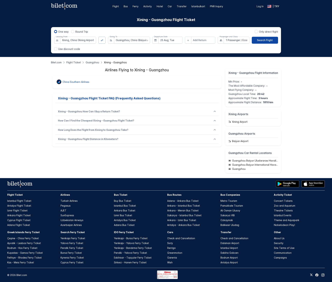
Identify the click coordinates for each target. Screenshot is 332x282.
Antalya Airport (229, 262)
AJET (63, 210)
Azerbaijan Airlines (71, 224)
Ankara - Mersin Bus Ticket (183, 210)
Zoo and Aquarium (284, 205)
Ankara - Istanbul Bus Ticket (183, 205)
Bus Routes (174, 194)
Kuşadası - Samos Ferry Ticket (25, 252)
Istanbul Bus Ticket (125, 205)
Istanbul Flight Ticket (19, 200)
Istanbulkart (198, 6)
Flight (116, 6)
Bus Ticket (120, 194)
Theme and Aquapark (286, 220)
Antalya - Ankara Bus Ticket (183, 224)
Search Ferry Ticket (73, 232)
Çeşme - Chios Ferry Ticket (23, 238)
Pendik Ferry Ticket (72, 247)
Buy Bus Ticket (122, 200)
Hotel (160, 6)
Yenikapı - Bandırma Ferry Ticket (133, 247)
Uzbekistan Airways (72, 220)
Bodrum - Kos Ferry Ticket (22, 247)
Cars (170, 232)
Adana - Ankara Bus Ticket (183, 200)
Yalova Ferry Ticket (72, 243)
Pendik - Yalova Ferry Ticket (130, 252)
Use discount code (69, 48)
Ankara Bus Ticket (124, 210)
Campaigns (280, 257)
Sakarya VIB (227, 215)
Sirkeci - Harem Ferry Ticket (130, 262)
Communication (283, 252)
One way (63, 31)
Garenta (172, 257)
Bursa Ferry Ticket (71, 252)
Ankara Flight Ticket (19, 215)
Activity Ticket (283, 194)
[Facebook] (317, 275)
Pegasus (66, 205)
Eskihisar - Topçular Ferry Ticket (132, 257)
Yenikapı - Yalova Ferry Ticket (131, 243)
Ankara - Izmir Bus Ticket (181, 220)
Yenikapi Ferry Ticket (73, 238)
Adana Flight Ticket (18, 224)
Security (278, 243)
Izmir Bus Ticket (123, 215)
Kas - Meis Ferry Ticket (20, 262)
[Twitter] (311, 275)
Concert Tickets (283, 200)
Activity (147, 6)
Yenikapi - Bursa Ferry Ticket (130, 238)
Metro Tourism (228, 200)
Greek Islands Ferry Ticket (23, 232)
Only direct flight (268, 31)
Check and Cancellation (181, 238)
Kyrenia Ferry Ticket (72, 257)
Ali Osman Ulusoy (230, 210)
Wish (170, 262)
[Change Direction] (101, 40)
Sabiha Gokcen (229, 252)
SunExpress (67, 215)
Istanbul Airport (229, 247)
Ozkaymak (226, 220)
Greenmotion (174, 252)
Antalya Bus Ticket (125, 220)
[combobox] (78, 40)
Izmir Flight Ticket (17, 210)
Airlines (65, 194)
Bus (126, 6)
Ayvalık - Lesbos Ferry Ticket (24, 243)
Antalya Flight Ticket (19, 205)
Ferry (136, 6)
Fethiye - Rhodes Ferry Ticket (24, 257)
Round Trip (81, 31)
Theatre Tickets (283, 210)
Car (170, 6)
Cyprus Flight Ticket (18, 220)
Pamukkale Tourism (231, 205)
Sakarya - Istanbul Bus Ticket (184, 215)
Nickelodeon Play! (284, 224)
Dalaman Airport (229, 243)
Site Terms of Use (284, 247)
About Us (279, 238)
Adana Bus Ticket (124, 224)
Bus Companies (230, 194)
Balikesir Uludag (229, 224)
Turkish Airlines (69, 200)
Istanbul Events (282, 215)
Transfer (182, 6)
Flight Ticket (15, 194)
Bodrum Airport (229, 257)
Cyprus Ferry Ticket (72, 262)
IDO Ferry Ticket (124, 232)
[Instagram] (323, 275)
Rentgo (171, 247)
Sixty (170, 243)
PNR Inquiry (216, 6)
